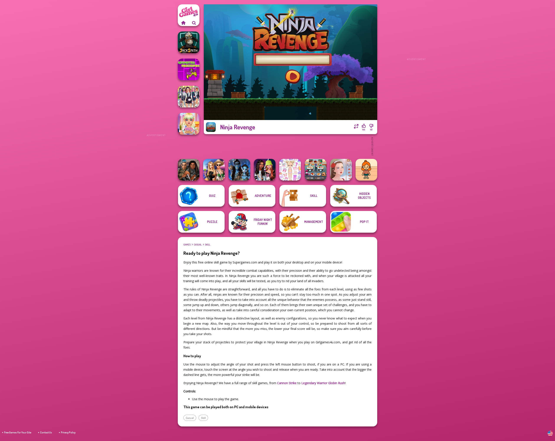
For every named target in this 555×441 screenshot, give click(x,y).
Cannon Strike (287, 383)
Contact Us (46, 432)
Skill (207, 244)
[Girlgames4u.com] (183, 23)
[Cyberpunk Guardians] (188, 170)
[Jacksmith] (188, 42)
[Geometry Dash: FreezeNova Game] (188, 69)
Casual (198, 244)
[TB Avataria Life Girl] (366, 170)
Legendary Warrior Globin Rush (323, 383)
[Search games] (194, 23)
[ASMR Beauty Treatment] (188, 124)
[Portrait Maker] (341, 170)
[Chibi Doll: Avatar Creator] (290, 170)
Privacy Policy (68, 432)
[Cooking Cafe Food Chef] (315, 170)
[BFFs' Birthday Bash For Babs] (214, 170)
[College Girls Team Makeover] (188, 96)
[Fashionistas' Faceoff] (265, 170)
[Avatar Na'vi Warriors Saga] (239, 170)
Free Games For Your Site (17, 432)
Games (187, 244)
